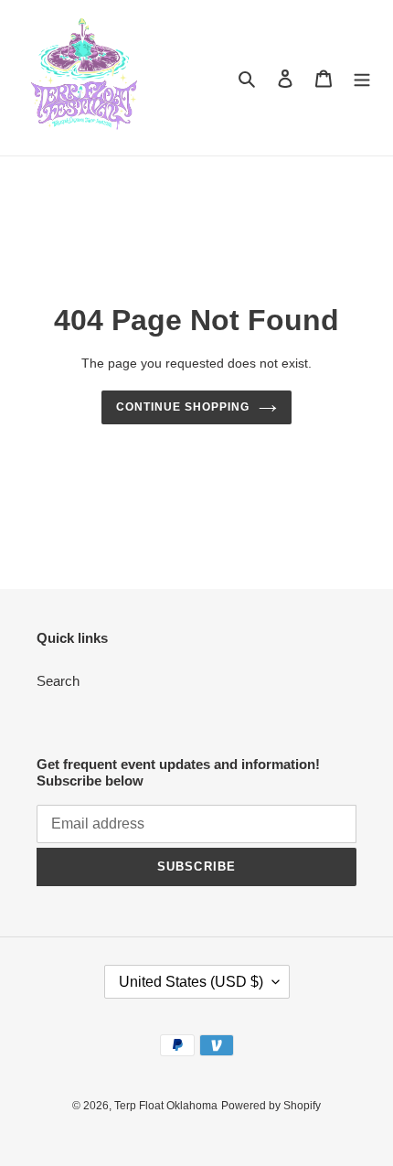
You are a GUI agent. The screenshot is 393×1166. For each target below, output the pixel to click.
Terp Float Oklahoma (166, 1105)
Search (58, 681)
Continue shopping (183, 407)
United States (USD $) (191, 981)
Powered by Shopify (271, 1105)
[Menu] (362, 78)
